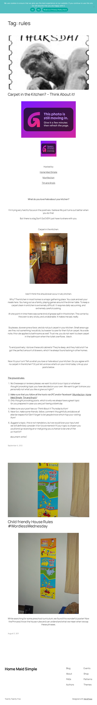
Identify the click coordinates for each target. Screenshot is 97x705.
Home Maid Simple (48, 172)
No (39, 10)
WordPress (88, 699)
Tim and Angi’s (48, 182)
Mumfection (48, 177)
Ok (32, 10)
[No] (94, 6)
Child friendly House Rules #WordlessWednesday (30, 524)
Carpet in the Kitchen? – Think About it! (41, 94)
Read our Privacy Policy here (55, 10)
